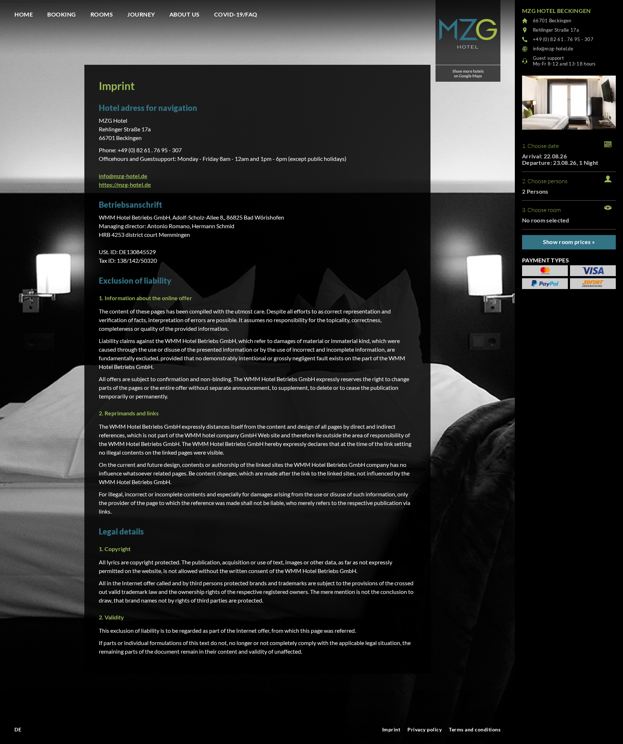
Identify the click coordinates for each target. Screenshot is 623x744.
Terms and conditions (474, 729)
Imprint (391, 729)
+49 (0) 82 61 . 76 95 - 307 (563, 39)
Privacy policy (424, 729)
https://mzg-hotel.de (125, 184)
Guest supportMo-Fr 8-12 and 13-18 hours (564, 61)
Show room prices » (569, 241)
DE (17, 729)
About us (184, 14)
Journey (141, 14)
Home (23, 14)
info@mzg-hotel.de (123, 175)
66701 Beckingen (552, 20)
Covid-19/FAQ (235, 14)
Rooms (101, 14)
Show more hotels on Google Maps (468, 73)
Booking (61, 14)
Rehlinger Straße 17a (556, 30)
